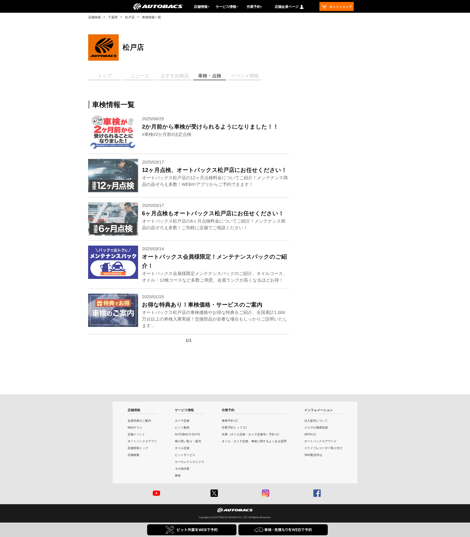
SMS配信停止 (313, 455)
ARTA (308, 434)
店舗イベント (136, 434)
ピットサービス (185, 455)
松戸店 (130, 17)
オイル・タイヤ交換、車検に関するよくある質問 (254, 441)
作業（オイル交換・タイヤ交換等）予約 (248, 434)
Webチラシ (135, 427)
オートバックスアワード (320, 441)
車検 (178, 475)
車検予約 (228, 420)
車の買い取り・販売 (188, 441)
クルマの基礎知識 (316, 427)
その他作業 (182, 468)
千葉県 (113, 17)
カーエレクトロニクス (189, 462)
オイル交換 (182, 448)
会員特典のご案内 (139, 420)
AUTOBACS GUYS (187, 434)
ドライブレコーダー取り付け (323, 448)
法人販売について (316, 420)
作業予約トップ (232, 427)
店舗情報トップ (138, 448)
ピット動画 (182, 427)
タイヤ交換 (182, 420)
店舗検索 (94, 17)
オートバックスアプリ (142, 441)
